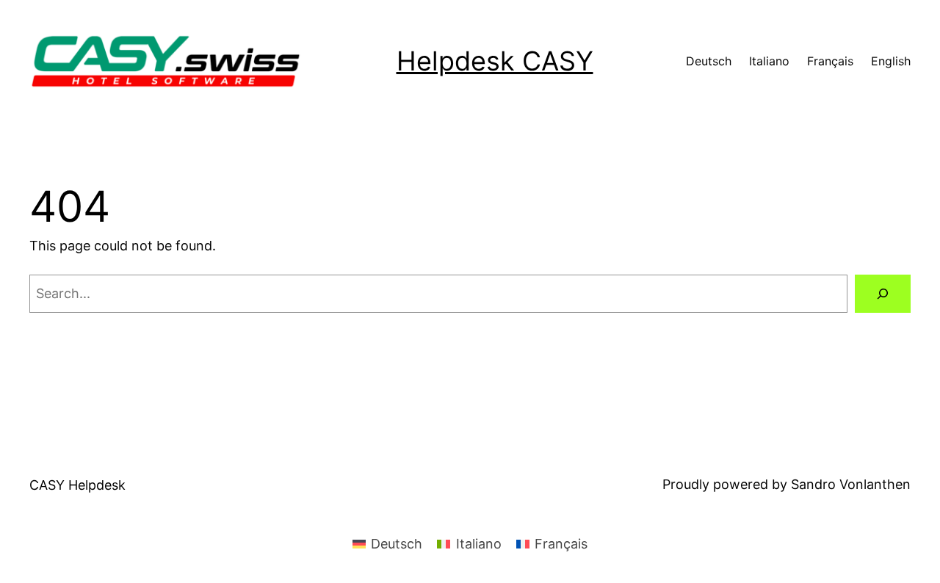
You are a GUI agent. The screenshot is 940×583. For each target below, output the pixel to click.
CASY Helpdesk (77, 485)
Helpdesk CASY (495, 61)
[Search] (883, 294)
